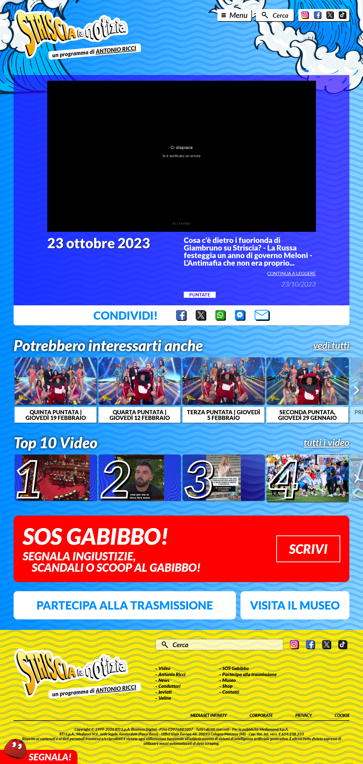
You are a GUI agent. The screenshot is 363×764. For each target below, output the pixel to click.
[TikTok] (342, 15)
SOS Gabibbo (235, 668)
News (163, 680)
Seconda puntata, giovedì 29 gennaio (307, 414)
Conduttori (169, 686)
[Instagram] (305, 15)
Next (356, 390)
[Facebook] (317, 15)
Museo (229, 680)
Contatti (230, 692)
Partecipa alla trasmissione (124, 605)
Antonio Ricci (171, 674)
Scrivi (308, 548)
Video (164, 668)
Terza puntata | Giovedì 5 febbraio (223, 414)
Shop (227, 686)
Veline (164, 698)
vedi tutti (331, 345)
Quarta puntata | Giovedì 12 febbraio (139, 414)
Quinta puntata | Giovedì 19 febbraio (56, 414)
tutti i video (326, 442)
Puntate (199, 294)
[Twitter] (330, 15)
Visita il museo (295, 605)
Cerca (280, 15)
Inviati (165, 692)
